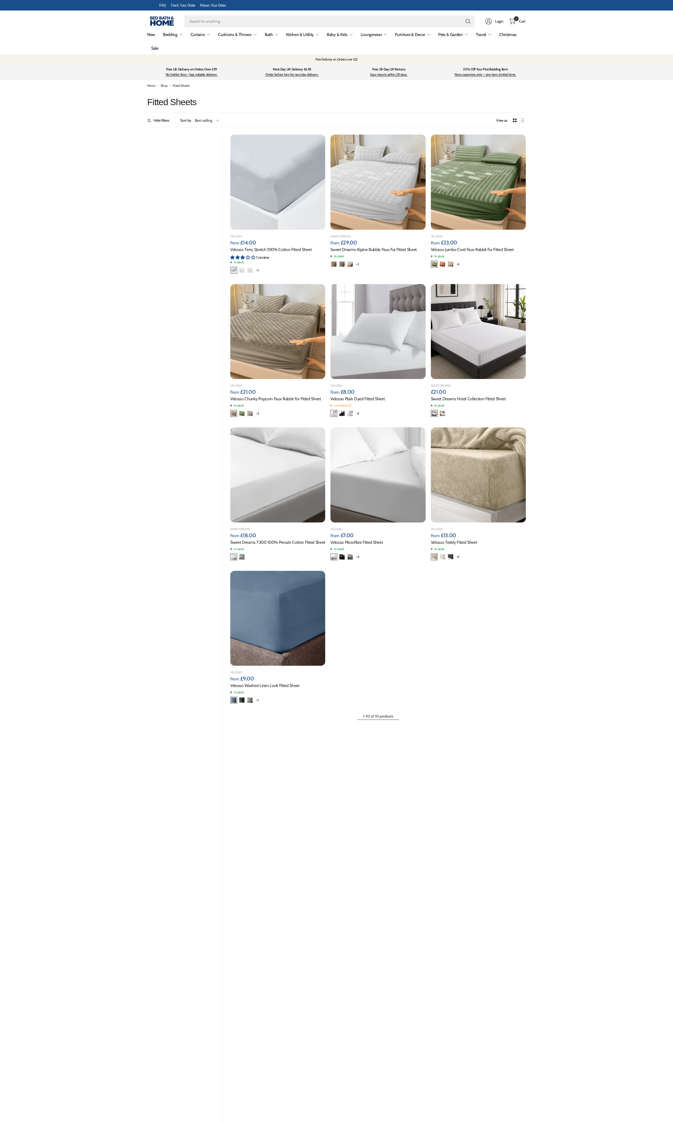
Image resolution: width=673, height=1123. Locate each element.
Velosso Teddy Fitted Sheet (454, 542)
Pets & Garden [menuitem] (450, 34)
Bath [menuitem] (269, 34)
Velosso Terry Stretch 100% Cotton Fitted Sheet (271, 249)
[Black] (342, 413)
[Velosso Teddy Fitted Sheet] (478, 474)
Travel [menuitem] (481, 34)
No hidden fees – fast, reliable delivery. (192, 74)
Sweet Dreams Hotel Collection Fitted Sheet (468, 398)
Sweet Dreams (340, 236)
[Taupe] (434, 556)
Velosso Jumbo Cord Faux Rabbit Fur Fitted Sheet (472, 249)
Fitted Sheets (181, 85)
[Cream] (250, 270)
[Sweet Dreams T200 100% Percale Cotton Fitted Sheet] (277, 474)
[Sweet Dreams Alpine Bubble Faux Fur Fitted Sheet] (377, 182)
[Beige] (333, 264)
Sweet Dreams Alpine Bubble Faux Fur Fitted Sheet (373, 249)
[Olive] (434, 264)
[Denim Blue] (233, 700)
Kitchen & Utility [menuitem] (300, 34)
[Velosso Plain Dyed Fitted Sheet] (377, 331)
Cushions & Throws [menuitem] (235, 34)
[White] (241, 270)
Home (151, 85)
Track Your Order (183, 5)
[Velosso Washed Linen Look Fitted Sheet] (277, 618)
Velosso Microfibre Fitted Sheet (356, 542)
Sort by (185, 120)
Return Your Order (213, 5)
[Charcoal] (450, 556)
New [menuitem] (151, 34)
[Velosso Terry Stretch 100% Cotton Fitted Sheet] (277, 182)
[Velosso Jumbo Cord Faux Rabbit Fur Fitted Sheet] (478, 182)
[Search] (468, 21)
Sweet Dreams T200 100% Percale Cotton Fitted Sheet (277, 542)
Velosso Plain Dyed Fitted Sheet (357, 398)
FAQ (162, 5)
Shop (164, 85)
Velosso (236, 236)
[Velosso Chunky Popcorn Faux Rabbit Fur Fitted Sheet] (277, 331)
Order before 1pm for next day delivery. (292, 74)
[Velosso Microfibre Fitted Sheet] (377, 474)
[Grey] (233, 270)
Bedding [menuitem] (170, 34)
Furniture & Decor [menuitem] (410, 34)
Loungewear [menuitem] (371, 34)
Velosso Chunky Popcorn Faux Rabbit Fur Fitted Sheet (275, 398)
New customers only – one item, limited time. (485, 74)
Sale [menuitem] (155, 48)
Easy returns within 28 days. (388, 74)
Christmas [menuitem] (508, 34)
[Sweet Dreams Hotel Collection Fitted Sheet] (478, 331)
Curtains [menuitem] (198, 34)
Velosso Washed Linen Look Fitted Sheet (264, 685)
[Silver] (342, 264)
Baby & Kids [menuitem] (337, 34)
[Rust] (442, 264)
